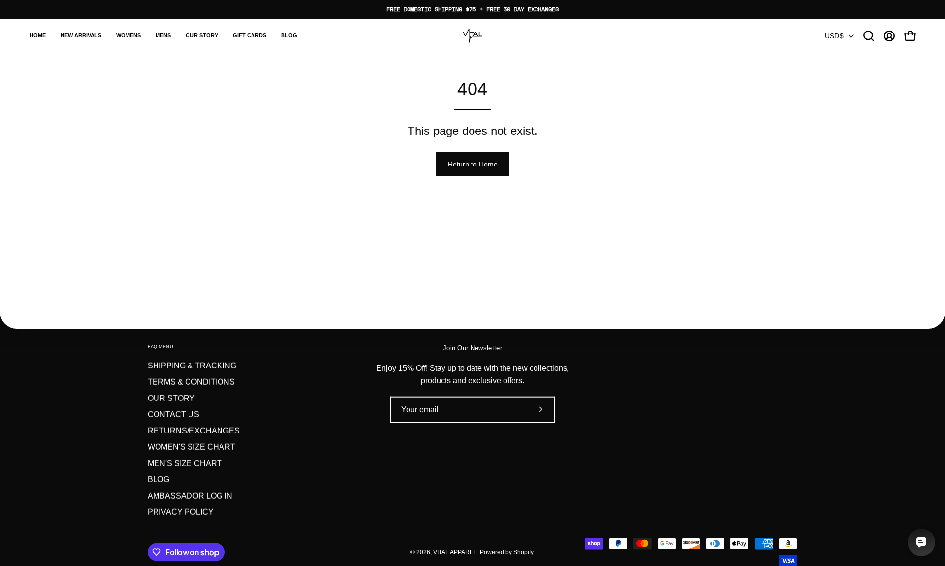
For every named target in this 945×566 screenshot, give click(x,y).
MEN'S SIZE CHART (185, 463)
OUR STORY (171, 398)
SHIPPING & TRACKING (192, 366)
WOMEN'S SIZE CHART (191, 447)
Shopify (523, 551)
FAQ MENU (160, 346)
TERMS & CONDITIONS (191, 382)
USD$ (834, 36)
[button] (128, 36)
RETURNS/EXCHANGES (194, 431)
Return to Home (473, 164)
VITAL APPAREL (455, 551)
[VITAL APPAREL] (472, 36)
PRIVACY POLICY (181, 512)
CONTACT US (173, 414)
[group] (472, 9)
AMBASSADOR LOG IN (190, 496)
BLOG (158, 479)
